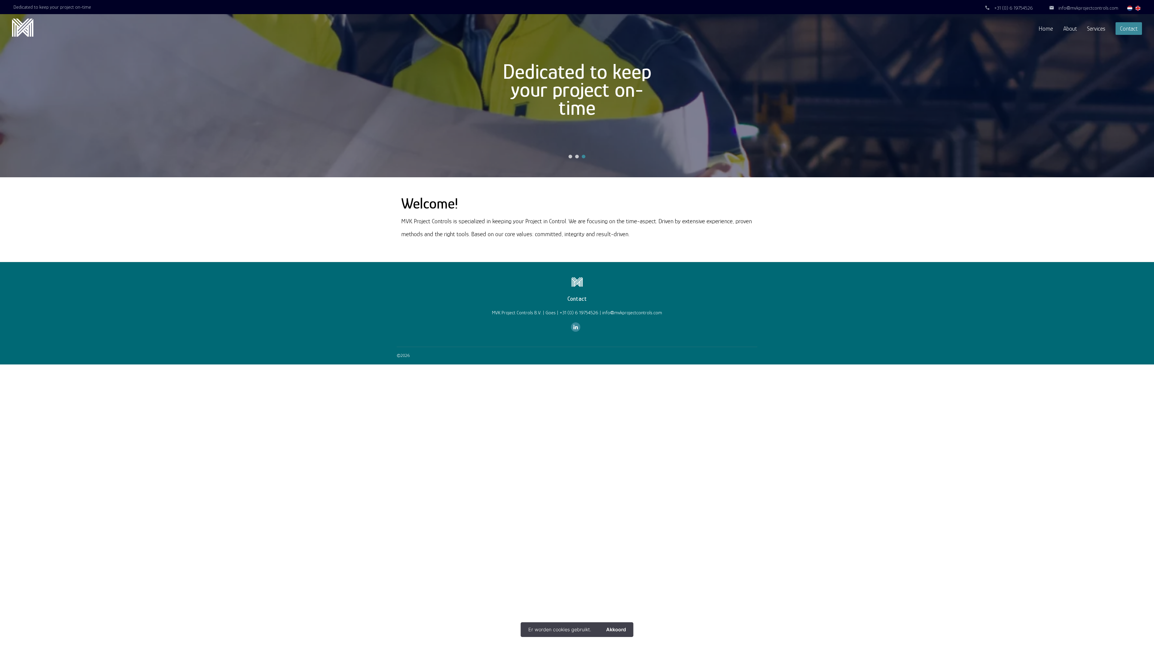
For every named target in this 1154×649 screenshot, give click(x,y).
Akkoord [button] (616, 629)
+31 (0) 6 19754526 (1013, 8)
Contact (1128, 28)
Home (1046, 28)
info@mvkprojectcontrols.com (1088, 8)
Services (1096, 28)
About (1070, 28)
